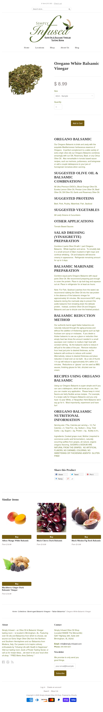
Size (56, 91)
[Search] (69, 9)
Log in (43, 687)
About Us (65, 47)
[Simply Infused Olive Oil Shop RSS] (12, 661)
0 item (46, 3)
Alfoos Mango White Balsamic (15, 541)
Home (26, 47)
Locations (39, 47)
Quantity (57, 102)
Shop (52, 47)
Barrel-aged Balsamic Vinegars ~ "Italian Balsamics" (46, 611)
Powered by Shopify (69, 695)
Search (46, 691)
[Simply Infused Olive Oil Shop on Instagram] (7, 661)
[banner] (51, 28)
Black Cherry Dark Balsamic (49, 541)
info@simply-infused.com (71, 643)
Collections (22, 611)
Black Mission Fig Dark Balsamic (86, 541)
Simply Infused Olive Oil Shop (50, 695)
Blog (77, 47)
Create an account (54, 687)
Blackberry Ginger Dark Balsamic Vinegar (13, 588)
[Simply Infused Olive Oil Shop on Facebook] (3, 661)
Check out (58, 3)
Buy (16, 537)
